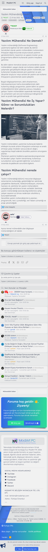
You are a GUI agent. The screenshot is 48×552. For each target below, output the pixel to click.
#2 (46, 225)
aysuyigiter (14, 302)
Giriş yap (16, 423)
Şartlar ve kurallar (19, 531)
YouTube (10, 474)
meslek (4, 20)
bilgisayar (37, 17)
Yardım (4, 537)
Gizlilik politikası (34, 531)
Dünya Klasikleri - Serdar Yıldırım (18, 376)
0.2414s (41, 519)
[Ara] (45, 3)
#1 (46, 36)
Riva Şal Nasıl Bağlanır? (14, 300)
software (21, 20)
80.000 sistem (10, 335)
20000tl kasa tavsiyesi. (20, 292)
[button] (30, 521)
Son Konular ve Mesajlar (16, 288)
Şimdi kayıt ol (31, 423)
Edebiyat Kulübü (10, 380)
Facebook (11, 480)
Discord (10, 486)
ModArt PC (11, 3)
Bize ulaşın (6, 531)
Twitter (10, 483)
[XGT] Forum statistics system (24, 512)
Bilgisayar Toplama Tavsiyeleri (15, 296)
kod (43, 17)
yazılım (28, 20)
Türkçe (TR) (8, 526)
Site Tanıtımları (10, 304)
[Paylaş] (42, 36)
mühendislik (13, 20)
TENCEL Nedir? (11, 316)
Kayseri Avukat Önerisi (14, 308)
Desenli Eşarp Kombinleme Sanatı (18, 368)
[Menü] (3, 3)
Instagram (11, 477)
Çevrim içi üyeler (12, 273)
